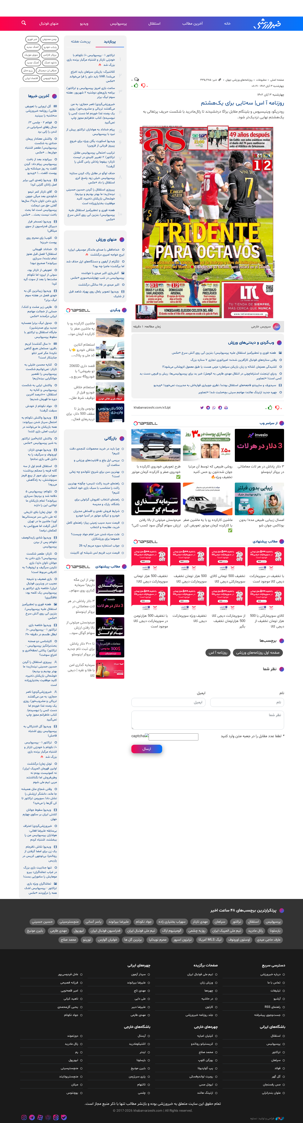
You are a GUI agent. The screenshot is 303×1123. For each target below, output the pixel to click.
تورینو (87, 940)
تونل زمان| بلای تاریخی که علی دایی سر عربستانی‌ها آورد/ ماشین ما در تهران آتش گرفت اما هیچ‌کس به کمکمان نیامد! (39, 521)
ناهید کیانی (71, 999)
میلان (74, 1085)
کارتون (209, 1007)
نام (282, 693)
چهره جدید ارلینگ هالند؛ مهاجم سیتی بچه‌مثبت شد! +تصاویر (237, 392)
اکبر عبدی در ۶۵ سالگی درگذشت (98, 285)
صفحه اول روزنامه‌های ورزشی (258, 652)
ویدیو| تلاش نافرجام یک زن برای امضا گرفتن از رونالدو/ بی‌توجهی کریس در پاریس (39, 854)
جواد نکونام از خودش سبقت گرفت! (41, 408)
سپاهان (220, 922)
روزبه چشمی (196, 931)
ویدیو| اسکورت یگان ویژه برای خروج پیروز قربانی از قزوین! (92, 143)
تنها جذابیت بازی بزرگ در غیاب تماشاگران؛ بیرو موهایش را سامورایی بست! (40, 872)
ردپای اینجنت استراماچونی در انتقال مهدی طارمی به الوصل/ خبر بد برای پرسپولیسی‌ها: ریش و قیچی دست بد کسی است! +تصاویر (211, 376)
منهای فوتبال (48, 23)
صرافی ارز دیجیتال (47, 70)
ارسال (147, 749)
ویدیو (84, 23)
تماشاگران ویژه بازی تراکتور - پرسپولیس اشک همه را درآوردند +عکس (40, 888)
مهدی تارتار (200, 922)
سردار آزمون (138, 974)
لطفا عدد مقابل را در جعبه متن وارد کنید (252, 736)
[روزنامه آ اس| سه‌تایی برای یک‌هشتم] (207, 222)
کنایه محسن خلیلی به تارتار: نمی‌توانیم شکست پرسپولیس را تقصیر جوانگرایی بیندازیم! (40, 372)
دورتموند (72, 1036)
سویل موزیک (31, 55)
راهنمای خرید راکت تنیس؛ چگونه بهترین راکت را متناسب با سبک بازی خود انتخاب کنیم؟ (94, 488)
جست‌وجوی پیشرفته (267, 1015)
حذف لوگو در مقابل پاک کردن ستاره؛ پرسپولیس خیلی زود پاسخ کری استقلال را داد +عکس (92, 178)
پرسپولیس (118, 23)
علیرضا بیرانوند (118, 922)
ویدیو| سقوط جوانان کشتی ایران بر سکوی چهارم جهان (40, 814)
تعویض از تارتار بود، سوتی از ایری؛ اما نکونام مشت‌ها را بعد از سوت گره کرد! (40, 277)
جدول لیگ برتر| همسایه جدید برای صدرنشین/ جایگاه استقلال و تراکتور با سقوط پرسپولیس (39, 330)
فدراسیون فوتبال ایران (105, 931)
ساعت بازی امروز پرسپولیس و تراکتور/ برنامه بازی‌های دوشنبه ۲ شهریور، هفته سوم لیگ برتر (90, 93)
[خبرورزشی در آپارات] (40, 1118)
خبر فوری (32, 39)
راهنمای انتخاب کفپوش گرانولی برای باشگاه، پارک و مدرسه (97, 502)
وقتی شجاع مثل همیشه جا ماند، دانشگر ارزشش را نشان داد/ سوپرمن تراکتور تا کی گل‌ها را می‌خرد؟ (39, 796)
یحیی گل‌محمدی (68, 1007)
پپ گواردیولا (205, 1068)
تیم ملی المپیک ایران (226, 931)
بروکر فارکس (50, 55)
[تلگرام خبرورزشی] (32, 1118)
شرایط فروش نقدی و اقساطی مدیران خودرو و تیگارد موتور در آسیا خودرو (96, 513)
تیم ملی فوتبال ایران (141, 931)
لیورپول (79, 931)
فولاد (278, 1068)
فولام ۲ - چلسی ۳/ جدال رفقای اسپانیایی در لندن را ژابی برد (42, 127)
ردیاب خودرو (50, 47)
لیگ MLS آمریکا (210, 940)
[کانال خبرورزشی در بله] (64, 1118)
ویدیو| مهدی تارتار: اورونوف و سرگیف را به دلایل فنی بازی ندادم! (42, 454)
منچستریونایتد (68, 1077)
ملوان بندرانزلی (271, 1093)
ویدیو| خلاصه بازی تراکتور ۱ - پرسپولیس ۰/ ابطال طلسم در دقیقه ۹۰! (41, 630)
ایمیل (201, 693)
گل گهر (276, 1077)
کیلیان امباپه (205, 1036)
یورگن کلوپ (205, 1060)
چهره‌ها (209, 991)
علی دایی (140, 999)
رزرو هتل (28, 70)
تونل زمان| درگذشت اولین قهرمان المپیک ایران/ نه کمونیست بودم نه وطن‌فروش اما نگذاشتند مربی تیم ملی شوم (39, 773)
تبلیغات (276, 991)
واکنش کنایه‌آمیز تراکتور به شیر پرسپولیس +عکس (39, 440)
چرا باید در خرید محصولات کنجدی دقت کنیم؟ (95, 451)
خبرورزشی (267, 23)
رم (76, 1052)
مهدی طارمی (58, 931)
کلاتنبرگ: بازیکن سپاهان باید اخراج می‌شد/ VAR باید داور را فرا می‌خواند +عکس (92, 76)
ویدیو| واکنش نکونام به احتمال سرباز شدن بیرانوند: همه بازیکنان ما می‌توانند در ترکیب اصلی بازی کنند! (39, 425)
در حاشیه (207, 999)
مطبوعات (261, 80)
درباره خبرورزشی (270, 974)
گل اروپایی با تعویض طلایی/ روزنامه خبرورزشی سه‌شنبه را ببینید (41, 111)
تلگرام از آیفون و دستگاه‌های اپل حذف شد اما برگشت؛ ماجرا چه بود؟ (95, 264)
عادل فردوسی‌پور (68, 974)
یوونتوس (72, 1093)
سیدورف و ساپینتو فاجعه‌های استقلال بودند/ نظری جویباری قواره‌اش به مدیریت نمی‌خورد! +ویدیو (215, 385)
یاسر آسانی (93, 922)
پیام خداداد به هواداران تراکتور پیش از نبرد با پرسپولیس (90, 132)
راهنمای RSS (273, 1007)
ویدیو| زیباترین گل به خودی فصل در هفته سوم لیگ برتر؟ (40, 295)
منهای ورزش (106, 239)
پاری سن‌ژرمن (137, 1077)
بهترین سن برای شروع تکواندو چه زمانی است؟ (94, 474)
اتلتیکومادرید (137, 1044)
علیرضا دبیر (138, 1007)
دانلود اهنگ (50, 63)
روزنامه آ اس (218, 652)
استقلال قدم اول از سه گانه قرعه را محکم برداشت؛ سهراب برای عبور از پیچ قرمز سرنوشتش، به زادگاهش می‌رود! (39, 475)
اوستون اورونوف (239, 940)
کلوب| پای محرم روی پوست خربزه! (41, 240)
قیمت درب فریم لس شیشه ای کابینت (95, 553)
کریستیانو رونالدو (202, 1044)
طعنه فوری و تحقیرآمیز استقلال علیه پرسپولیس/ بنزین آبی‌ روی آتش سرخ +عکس (224, 353)
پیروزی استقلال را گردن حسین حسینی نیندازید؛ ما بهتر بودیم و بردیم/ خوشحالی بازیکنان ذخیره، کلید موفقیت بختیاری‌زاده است (90, 197)
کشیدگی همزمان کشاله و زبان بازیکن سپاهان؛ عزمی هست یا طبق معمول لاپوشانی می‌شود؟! (219, 367)
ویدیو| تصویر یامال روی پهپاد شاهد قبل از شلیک (96, 294)
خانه (227, 23)
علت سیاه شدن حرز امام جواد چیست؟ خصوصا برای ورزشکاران (95, 536)
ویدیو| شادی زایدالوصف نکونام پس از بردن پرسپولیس (39, 542)
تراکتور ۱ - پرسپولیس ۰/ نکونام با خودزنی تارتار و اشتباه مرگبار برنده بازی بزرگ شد (91, 60)
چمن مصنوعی (49, 39)
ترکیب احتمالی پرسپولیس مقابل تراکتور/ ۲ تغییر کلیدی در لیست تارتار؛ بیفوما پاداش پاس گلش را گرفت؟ (94, 160)
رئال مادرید (255, 931)
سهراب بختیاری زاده (172, 922)
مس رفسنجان (272, 1085)
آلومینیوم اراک (171, 931)
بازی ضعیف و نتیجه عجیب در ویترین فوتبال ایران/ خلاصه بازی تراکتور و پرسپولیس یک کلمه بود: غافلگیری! (40, 588)
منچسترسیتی (69, 922)
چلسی (142, 1093)
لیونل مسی (206, 1085)
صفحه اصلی (277, 80)
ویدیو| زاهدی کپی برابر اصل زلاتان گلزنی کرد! (40, 182)
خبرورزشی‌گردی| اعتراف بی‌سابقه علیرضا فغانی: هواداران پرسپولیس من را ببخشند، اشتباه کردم (40, 833)
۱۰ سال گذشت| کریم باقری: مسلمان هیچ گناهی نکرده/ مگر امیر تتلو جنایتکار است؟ (40, 351)
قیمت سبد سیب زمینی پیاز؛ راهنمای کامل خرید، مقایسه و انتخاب (93, 525)
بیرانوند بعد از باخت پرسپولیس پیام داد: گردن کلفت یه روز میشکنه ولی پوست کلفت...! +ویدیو (40, 166)
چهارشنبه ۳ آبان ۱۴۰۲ (270, 95)
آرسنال (142, 1036)
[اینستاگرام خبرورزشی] (24, 1118)
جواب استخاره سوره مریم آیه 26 (99, 546)
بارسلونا (275, 931)
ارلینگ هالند (205, 1093)
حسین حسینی (42, 922)
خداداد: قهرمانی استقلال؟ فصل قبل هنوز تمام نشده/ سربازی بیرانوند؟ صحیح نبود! (41, 256)
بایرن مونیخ (35, 931)
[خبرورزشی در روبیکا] (48, 1118)
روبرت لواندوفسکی (201, 1077)
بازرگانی (110, 438)
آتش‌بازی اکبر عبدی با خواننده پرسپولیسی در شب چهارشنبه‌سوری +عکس (97, 275)
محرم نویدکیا (157, 940)
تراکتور (236, 922)
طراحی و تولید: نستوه (262, 1118)
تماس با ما (274, 983)
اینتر (143, 1052)
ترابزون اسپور (183, 940)
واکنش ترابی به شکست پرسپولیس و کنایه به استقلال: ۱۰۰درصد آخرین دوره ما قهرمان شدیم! (39, 392)
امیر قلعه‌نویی (69, 991)
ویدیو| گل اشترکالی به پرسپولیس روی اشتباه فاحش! (40, 731)
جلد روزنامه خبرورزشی (199, 1015)
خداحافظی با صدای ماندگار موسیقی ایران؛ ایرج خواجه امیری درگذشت (96, 252)
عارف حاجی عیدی (269, 940)
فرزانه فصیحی (69, 983)
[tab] (110, 42)
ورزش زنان (206, 983)
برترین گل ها (133, 940)
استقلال (154, 23)
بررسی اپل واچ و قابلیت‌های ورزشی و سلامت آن (97, 462)
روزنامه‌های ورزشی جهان (239, 80)
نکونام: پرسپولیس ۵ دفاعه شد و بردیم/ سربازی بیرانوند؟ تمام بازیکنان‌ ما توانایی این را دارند (40, 498)
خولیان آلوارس (107, 940)
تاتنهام (141, 1085)
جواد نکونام (144, 922)
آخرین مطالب (192, 23)
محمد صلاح (68, 940)
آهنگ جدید (33, 47)
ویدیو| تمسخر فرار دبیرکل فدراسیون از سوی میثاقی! (41, 226)
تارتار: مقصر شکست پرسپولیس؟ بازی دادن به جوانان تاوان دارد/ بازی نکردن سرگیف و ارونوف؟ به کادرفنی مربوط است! (39, 563)
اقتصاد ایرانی (31, 78)
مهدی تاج (140, 991)
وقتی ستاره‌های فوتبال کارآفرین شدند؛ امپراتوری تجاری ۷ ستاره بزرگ (234, 360)
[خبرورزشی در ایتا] (56, 1118)
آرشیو (277, 999)
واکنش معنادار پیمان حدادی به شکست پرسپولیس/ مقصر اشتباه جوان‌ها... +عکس (41, 146)
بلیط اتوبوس (50, 78)
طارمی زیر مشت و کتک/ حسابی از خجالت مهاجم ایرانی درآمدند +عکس (39, 311)
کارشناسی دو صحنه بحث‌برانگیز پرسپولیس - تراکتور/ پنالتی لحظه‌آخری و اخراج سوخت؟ (39, 648)
